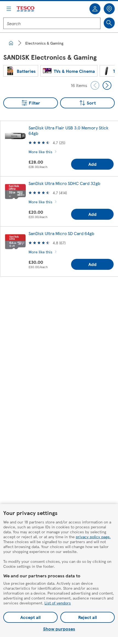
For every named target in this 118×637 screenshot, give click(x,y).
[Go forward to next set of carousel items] (107, 85)
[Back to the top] (62, 294)
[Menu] (8, 8)
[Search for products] (109, 23)
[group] (20, 71)
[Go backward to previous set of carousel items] (95, 85)
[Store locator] (109, 8)
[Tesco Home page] (25, 8)
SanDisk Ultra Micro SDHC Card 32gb (64, 183)
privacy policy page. (93, 536)
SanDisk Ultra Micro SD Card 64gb (61, 233)
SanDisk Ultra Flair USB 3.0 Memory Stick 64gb (68, 130)
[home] (11, 43)
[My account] (94, 8)
